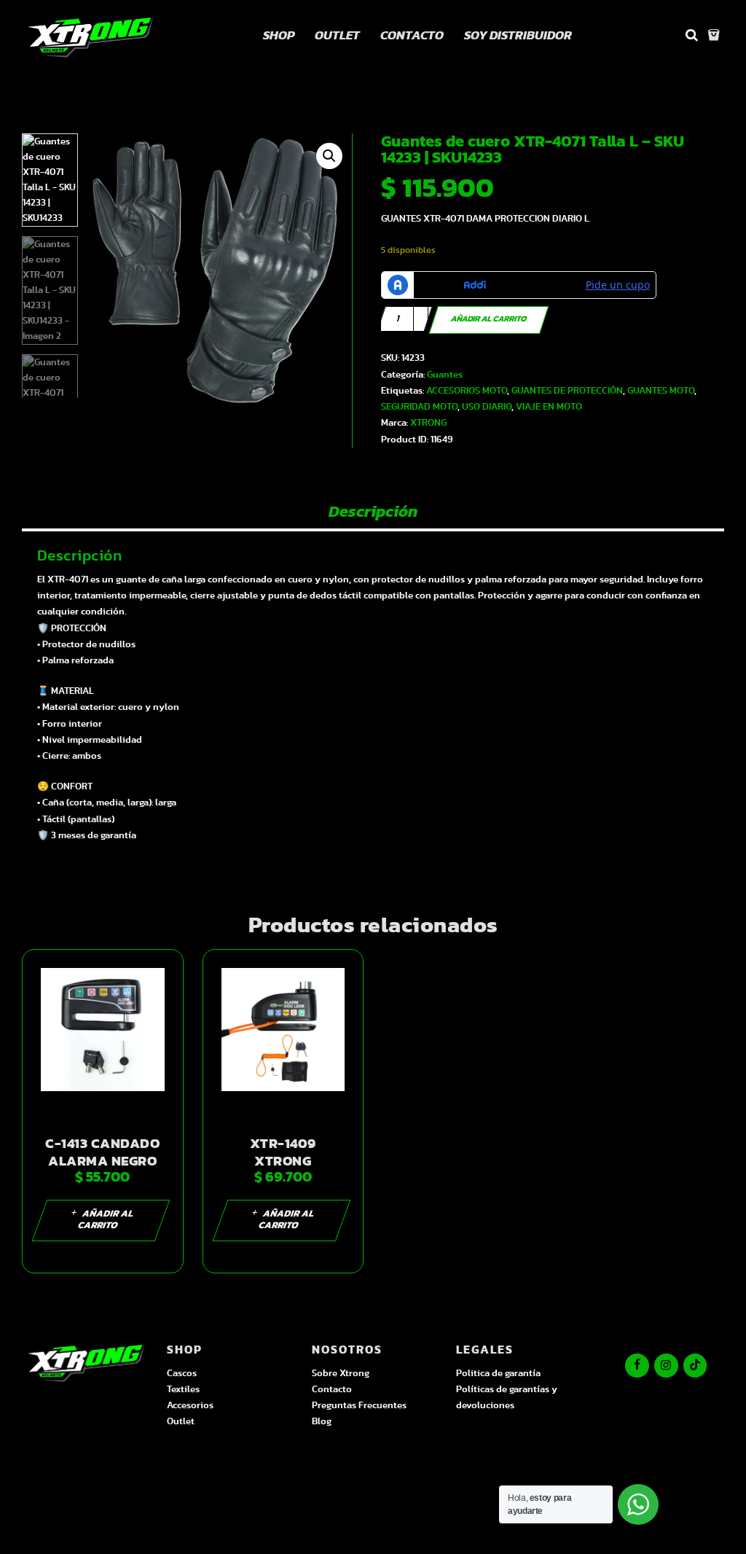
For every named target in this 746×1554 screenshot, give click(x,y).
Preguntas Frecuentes (359, 1405)
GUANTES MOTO (660, 391)
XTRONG (428, 423)
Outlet (181, 1421)
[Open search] (691, 35)
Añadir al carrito (488, 320)
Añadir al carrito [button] (106, 1219)
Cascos (182, 1373)
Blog (321, 1421)
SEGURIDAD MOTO (419, 407)
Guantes (445, 375)
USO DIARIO (486, 407)
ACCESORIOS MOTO (466, 391)
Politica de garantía (498, 1373)
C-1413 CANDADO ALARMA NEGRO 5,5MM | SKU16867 (103, 1161)
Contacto (332, 1389)
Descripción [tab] (373, 512)
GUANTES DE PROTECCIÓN (567, 391)
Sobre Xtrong (340, 1373)
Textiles (183, 1389)
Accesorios (190, 1405)
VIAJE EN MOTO (549, 407)
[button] (329, 156)
